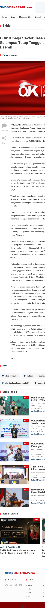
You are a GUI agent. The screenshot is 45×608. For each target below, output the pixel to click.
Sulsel (38, 17)
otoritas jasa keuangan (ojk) (17, 383)
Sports (29, 592)
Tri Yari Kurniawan (10, 55)
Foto (29, 596)
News (13, 17)
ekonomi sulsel (11, 376)
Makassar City (25, 17)
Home (4, 17)
